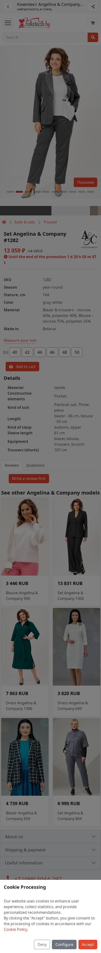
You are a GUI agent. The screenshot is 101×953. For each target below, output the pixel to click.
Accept (88, 944)
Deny (42, 944)
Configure (64, 944)
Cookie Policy (15, 929)
